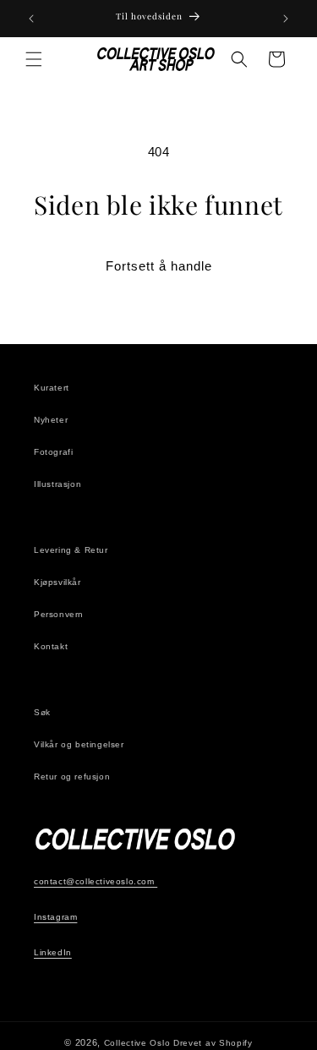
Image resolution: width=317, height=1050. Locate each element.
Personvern (59, 614)
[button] (33, 59)
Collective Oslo (137, 1042)
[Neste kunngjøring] (285, 18)
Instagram (55, 916)
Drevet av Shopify (213, 1042)
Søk (42, 712)
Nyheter (51, 419)
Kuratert (51, 387)
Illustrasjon (57, 484)
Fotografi (53, 452)
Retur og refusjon (72, 776)
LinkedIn (53, 952)
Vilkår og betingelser (79, 744)
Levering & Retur (71, 550)
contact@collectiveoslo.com (95, 881)
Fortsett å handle (159, 266)
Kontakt (51, 646)
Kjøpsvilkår (57, 582)
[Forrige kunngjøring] (31, 18)
